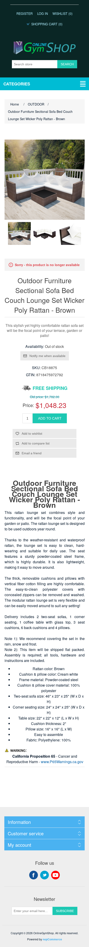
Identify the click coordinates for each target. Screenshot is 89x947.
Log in (42, 13)
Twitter (44, 875)
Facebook (33, 875)
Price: (28, 405)
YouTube (55, 875)
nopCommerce (52, 939)
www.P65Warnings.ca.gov (62, 761)
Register (24, 13)
